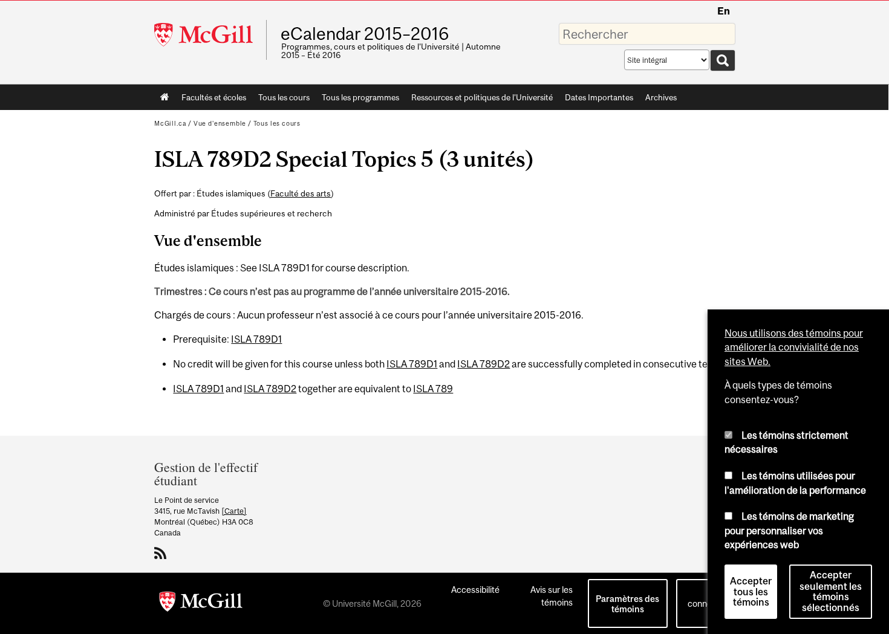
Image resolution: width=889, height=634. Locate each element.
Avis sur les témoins (551, 595)
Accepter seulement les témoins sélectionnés (830, 590)
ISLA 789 (433, 388)
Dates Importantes (599, 97)
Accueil (164, 97)
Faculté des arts (300, 193)
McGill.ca (170, 123)
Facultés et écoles (210, 99)
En (723, 11)
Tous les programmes (360, 97)
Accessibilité (475, 589)
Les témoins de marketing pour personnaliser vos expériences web (789, 528)
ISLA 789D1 (256, 339)
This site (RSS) (162, 553)
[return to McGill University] (200, 604)
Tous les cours (284, 97)
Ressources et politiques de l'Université (482, 97)
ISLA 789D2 (483, 363)
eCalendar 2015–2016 (365, 34)
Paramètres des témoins (627, 604)
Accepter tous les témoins (751, 590)
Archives (661, 97)
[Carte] (234, 511)
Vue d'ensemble (220, 123)
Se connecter (708, 597)
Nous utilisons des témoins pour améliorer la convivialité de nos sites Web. (794, 345)
